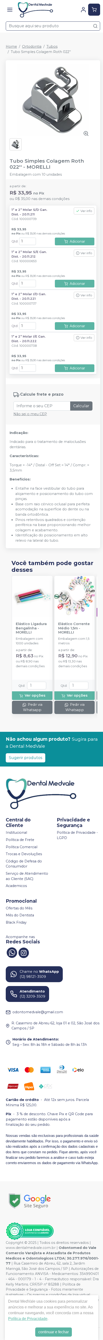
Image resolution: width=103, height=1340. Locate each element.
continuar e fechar (53, 1332)
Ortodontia (31, 46)
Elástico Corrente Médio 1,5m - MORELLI (74, 628)
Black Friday (16, 922)
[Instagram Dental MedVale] (24, 952)
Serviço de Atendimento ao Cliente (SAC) (27, 876)
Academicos (16, 886)
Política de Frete (20, 840)
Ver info (86, 211)
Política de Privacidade (27, 1319)
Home (11, 46)
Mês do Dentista (20, 915)
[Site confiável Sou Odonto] (30, 1231)
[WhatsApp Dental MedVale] (12, 952)
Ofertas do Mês (19, 908)
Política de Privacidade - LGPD (77, 835)
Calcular (81, 406)
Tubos (51, 46)
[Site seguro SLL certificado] (30, 1201)
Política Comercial (21, 847)
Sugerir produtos (25, 757)
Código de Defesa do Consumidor (24, 864)
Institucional (16, 833)
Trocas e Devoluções (24, 854)
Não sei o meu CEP (30, 414)
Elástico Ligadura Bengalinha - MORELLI (31, 628)
